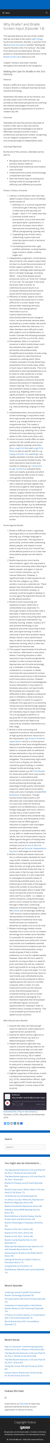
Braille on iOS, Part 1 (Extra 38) (19, 1236)
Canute (16, 910)
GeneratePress (37, 1439)
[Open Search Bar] (46, 12)
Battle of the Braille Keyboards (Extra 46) (23, 1206)
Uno (27, 454)
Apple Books (15, 741)
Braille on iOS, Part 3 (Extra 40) (19, 1229)
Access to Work (32, 845)
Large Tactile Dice (18, 468)
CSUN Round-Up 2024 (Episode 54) (21, 1196)
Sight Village (37, 39)
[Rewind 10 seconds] (13, 1104)
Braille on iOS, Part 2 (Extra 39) (19, 1232)
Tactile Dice (36, 466)
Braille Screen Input (12, 56)
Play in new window (27, 1111)
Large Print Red (22, 448)
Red (39, 445)
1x (17, 1104)
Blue (11, 448)
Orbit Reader (39, 771)
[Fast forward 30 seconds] (23, 1104)
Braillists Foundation (16, 45)
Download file (9, 1111)
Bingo (36, 454)
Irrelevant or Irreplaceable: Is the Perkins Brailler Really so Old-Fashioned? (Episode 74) (24, 1308)
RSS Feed (24, 1403)
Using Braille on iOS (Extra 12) (18, 1266)
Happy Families (16, 454)
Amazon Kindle (35, 738)
